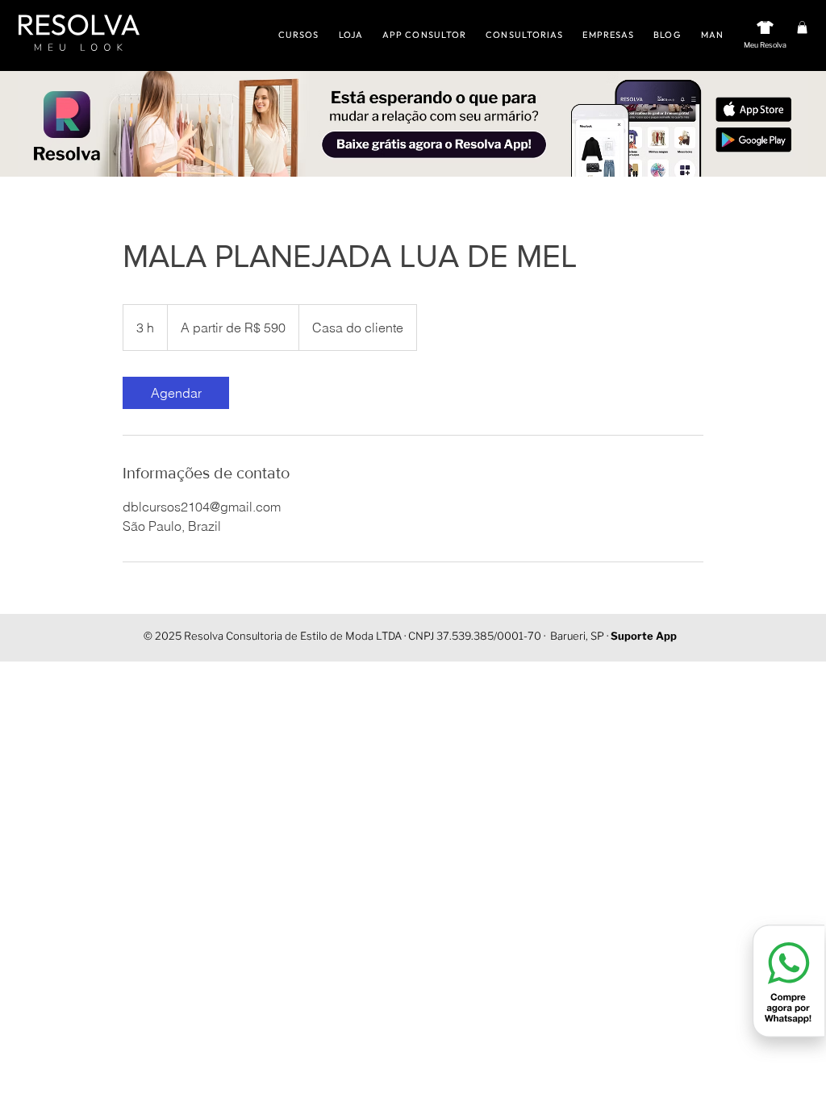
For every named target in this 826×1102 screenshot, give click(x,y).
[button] (802, 27)
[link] (176, 393)
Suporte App (644, 635)
